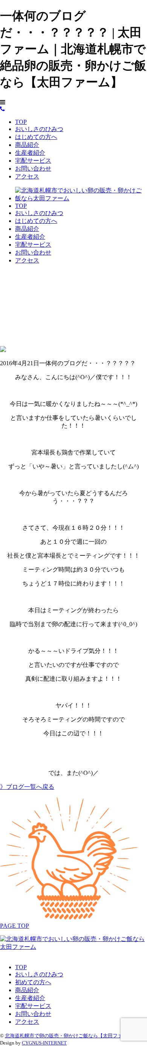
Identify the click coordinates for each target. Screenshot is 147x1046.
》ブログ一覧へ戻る (27, 787)
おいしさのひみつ (39, 129)
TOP (21, 122)
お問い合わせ (33, 168)
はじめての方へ (36, 137)
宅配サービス (33, 160)
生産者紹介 (30, 152)
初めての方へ (33, 982)
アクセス (27, 176)
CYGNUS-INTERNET (44, 1043)
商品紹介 (27, 145)
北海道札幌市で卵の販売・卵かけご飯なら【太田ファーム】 (71, 1035)
